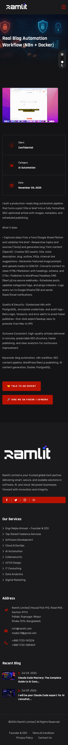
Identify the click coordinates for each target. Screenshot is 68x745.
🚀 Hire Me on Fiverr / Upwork (27, 399)
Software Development (19, 539)
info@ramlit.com (22, 628)
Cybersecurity (13, 557)
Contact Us (45, 737)
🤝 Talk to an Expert (21, 386)
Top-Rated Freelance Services (23, 534)
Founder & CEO (18, 732)
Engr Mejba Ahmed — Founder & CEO (27, 528)
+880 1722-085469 (23, 645)
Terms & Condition (43, 732)
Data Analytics (14, 574)
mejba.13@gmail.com (24, 633)
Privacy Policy (24, 737)
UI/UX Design (13, 562)
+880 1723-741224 (23, 640)
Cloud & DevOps (14, 545)
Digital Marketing (15, 579)
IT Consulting (13, 568)
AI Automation (14, 551)
